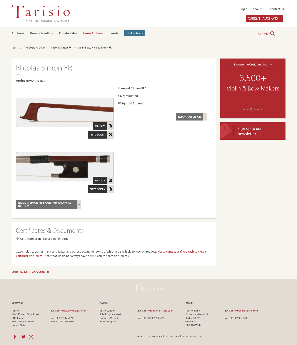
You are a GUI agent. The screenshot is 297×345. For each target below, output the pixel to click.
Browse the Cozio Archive (251, 64)
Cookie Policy (176, 336)
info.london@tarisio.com (159, 310)
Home (14, 47)
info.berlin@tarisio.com (245, 310)
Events (113, 33)
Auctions (18, 33)
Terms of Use (142, 336)
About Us (258, 9)
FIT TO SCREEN (97, 134)
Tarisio (148, 287)
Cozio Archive (93, 33)
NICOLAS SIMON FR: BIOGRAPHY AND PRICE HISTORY (44, 204)
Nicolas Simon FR (61, 47)
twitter (23, 337)
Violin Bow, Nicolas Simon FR (95, 47)
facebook (15, 337)
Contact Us (277, 9)
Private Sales (68, 33)
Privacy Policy (159, 336)
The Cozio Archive (34, 47)
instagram (31, 337)
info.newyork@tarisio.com (72, 310)
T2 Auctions (134, 33)
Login (243, 9)
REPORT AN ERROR (189, 116)
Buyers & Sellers (41, 33)
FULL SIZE (100, 125)
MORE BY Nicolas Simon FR (31, 272)
